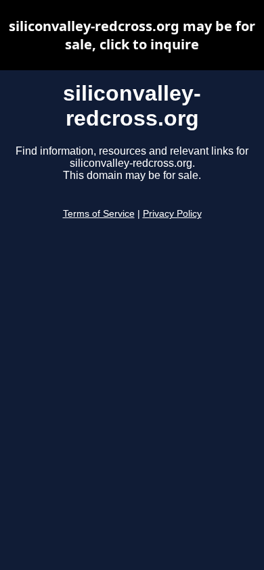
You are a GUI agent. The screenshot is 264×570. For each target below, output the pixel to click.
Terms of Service (99, 214)
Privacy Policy (172, 214)
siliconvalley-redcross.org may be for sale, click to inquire (132, 35)
